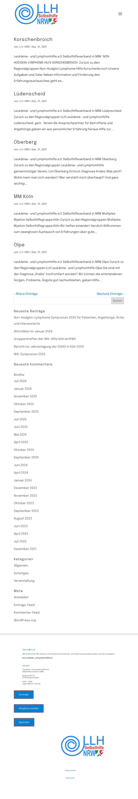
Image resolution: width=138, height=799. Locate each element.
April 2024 (21, 472)
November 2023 (25, 495)
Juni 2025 (21, 427)
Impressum (70, 778)
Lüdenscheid (29, 94)
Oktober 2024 (24, 450)
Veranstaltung (24, 580)
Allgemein (21, 565)
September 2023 (26, 511)
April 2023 (21, 533)
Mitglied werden (29, 708)
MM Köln (23, 196)
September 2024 (26, 457)
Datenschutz (70, 770)
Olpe (19, 245)
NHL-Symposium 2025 (29, 354)
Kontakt (24, 694)
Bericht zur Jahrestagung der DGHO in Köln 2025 (49, 346)
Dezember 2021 (25, 549)
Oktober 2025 (24, 404)
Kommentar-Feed (27, 612)
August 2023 (23, 518)
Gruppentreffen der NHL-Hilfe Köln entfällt (45, 339)
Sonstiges (21, 573)
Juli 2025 (20, 419)
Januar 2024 (23, 480)
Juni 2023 (21, 526)
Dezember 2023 (25, 488)
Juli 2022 (20, 541)
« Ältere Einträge (26, 294)
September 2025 (26, 411)
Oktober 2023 (24, 503)
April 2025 (21, 442)
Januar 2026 (23, 389)
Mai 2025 (20, 434)
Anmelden (21, 597)
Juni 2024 (20, 465)
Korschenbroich (33, 39)
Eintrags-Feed (24, 605)
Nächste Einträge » (110, 294)
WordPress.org (25, 620)
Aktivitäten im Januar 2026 (33, 331)
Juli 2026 (20, 381)
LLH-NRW (24, 47)
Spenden (24, 722)
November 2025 (25, 396)
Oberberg (25, 142)
